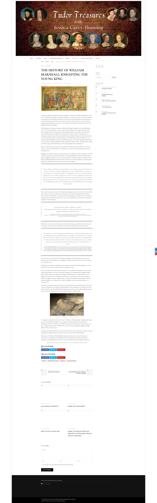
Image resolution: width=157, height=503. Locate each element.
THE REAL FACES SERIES (86, 58)
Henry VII (109, 87)
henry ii (44, 360)
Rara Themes (53, 500)
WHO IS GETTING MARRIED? (109, 100)
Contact (98, 58)
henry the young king (53, 360)
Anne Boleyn (104, 111)
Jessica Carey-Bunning (47, 83)
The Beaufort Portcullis (107, 88)
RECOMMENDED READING (56, 58)
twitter (54, 349)
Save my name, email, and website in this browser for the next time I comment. (58, 464)
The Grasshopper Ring (106, 107)
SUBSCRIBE (38, 58)
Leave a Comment (67, 83)
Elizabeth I (104, 87)
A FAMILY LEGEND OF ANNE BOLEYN (109, 113)
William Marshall (71, 360)
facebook (46, 349)
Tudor (67, 58)
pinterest (62, 349)
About (45, 58)
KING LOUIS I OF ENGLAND (50, 431)
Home (31, 58)
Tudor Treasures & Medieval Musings (55, 499)
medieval (63, 360)
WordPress (63, 500)
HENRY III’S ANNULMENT (76, 406)
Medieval (74, 58)
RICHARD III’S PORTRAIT (49, 406)
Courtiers (104, 105)
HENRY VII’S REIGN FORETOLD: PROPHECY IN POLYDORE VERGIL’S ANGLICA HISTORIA (80, 433)
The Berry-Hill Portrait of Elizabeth (107, 95)
